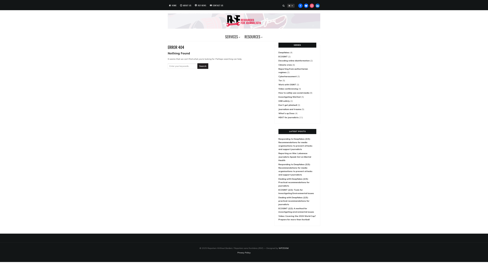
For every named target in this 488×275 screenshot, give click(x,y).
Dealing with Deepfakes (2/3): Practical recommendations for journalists (294, 182)
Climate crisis (285, 65)
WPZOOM (283, 248)
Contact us (218, 5)
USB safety (284, 101)
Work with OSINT (287, 84)
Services (231, 36)
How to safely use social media (293, 93)
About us (187, 5)
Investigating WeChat (289, 97)
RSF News (202, 5)
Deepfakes (283, 52)
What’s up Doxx (286, 113)
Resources (252, 36)
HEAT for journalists (288, 117)
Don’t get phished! (287, 105)
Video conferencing (288, 88)
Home (174, 5)
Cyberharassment (287, 76)
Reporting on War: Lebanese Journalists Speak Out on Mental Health (294, 156)
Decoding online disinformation (294, 60)
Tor (280, 80)
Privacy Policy (244, 252)
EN (289, 6)
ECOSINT (283, 56)
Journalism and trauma (289, 109)
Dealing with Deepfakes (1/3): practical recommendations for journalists (293, 201)
